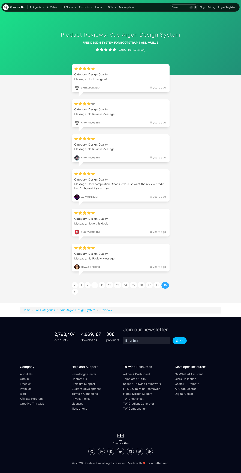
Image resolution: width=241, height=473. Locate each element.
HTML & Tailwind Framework (142, 389)
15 (133, 285)
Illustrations (79, 408)
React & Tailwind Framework (142, 384)
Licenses (77, 403)
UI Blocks (67, 7)
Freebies (25, 384)
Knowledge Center (84, 374)
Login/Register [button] (226, 7)
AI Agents (35, 7)
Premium (26, 389)
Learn (98, 7)
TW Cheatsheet (133, 398)
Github (24, 379)
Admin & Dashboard (136, 374)
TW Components (134, 408)
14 (125, 285)
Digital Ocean (184, 393)
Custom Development (86, 389)
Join (180, 340)
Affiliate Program (31, 398)
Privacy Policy (81, 398)
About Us (26, 374)
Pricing (211, 7)
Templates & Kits (134, 379)
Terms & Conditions (85, 393)
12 (109, 285)
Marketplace (126, 7)
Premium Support (83, 384)
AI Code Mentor (185, 389)
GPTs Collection (185, 379)
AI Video (52, 7)
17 (149, 285)
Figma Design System (137, 393)
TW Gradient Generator (138, 403)
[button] (184, 7)
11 (102, 285)
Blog (202, 7)
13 (117, 285)
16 (141, 285)
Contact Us (79, 379)
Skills (110, 7)
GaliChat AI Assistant (189, 374)
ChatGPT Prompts (187, 384)
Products (84, 7)
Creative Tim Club (32, 403)
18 (157, 285)
